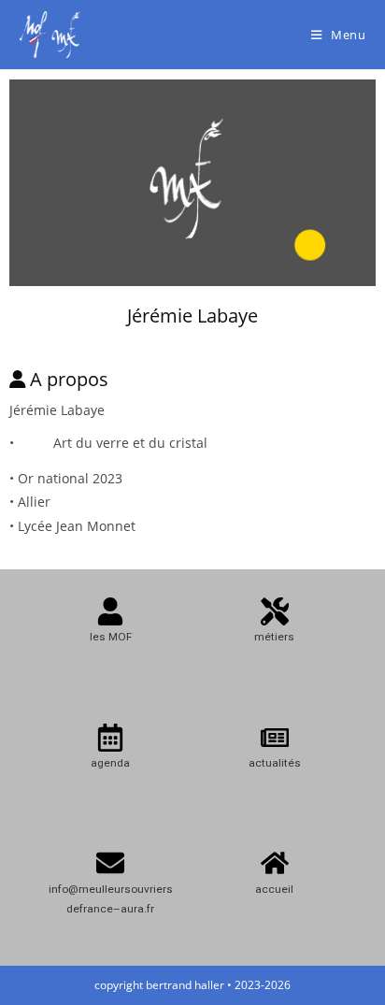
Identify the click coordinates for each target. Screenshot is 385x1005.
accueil (274, 889)
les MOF (111, 636)
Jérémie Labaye (192, 315)
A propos (69, 379)
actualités (275, 762)
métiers (274, 636)
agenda (110, 762)
